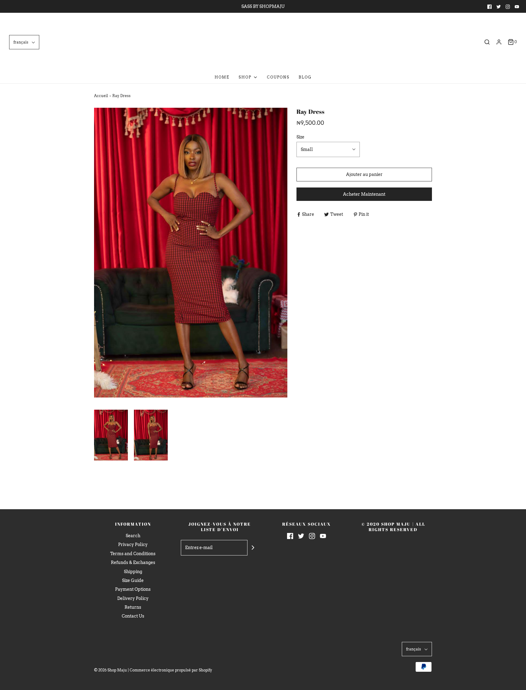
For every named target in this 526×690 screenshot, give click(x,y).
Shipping (133, 571)
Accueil (101, 95)
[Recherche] (487, 42)
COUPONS (278, 77)
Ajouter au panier (364, 174)
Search (133, 535)
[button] (24, 42)
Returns (132, 607)
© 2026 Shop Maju (110, 670)
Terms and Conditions (133, 553)
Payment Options (133, 589)
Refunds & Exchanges (133, 562)
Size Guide (133, 580)
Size (300, 137)
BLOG (305, 77)
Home (222, 77)
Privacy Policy (133, 544)
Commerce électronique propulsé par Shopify (171, 670)
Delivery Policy (133, 598)
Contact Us (133, 616)
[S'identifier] (499, 42)
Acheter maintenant (364, 194)
